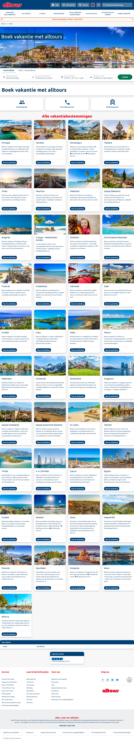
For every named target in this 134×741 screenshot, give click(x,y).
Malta (72, 332)
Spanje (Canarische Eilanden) (49, 424)
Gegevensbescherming (58, 688)
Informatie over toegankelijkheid (62, 699)
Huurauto (29, 702)
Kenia (72, 517)
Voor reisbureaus (7, 699)
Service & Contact (7, 691)
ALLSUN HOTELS (91, 14)
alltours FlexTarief (8, 685)
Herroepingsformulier (98, 732)
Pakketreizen (8, 70)
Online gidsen (6, 694)
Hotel (5, 646)
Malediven (75, 191)
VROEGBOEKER (58, 14)
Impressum (55, 682)
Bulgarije (6, 237)
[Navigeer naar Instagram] (108, 680)
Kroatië (5, 332)
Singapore (109, 378)
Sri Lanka (74, 424)
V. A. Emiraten (42, 471)
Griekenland (41, 286)
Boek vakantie (31, 679)
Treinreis (29, 699)
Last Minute (40, 646)
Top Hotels (30, 682)
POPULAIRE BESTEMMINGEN (9, 13)
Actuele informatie (8, 679)
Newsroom (54, 694)
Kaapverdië (109, 517)
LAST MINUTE (26, 14)
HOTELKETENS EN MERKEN (108, 13)
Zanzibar (40, 517)
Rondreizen (30, 691)
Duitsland (74, 237)
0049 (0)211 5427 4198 (67, 725)
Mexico (107, 332)
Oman (4, 191)
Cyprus (73, 471)
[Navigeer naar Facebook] (103, 680)
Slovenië (6, 568)
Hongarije (74, 568)
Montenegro (76, 142)
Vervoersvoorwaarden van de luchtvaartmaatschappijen (11, 703)
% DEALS (42, 14)
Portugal (6, 142)
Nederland (7, 378)
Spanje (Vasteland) (10, 424)
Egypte (107, 471)
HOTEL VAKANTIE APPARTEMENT (75, 13)
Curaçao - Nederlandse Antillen (46, 238)
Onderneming (56, 696)
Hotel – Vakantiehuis (26, 70)
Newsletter (55, 691)
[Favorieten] (93, 5)
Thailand (108, 142)
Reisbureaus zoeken (8, 696)
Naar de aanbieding (9, 162)
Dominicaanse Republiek (115, 237)
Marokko (40, 142)
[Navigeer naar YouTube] (117, 680)
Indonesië (74, 286)
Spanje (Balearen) (112, 191)
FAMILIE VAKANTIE (124, 14)
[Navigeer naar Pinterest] (112, 680)
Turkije (5, 471)
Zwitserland (75, 378)
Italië (106, 286)
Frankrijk (6, 286)
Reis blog (29, 688)
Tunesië (5, 517)
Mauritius (40, 191)
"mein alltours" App (8, 688)
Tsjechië (107, 424)
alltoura (5, 616)
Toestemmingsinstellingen (122, 732)
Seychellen (41, 568)
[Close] (132, 19)
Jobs (52, 685)
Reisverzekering (31, 696)
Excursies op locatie (33, 694)
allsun (106, 568)
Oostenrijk (41, 378)
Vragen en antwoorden (9, 682)
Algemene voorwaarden (59, 679)
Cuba (38, 332)
